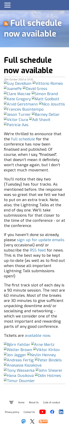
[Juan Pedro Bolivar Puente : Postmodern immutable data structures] (13, 88)
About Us (34, 402)
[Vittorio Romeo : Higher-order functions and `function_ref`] (48, 83)
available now (37, 335)
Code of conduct (51, 402)
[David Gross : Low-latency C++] (35, 88)
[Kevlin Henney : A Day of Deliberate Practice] (15, 355)
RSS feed (38, 250)
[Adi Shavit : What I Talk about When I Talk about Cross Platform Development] (39, 119)
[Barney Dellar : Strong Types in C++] (46, 114)
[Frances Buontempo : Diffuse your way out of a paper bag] (24, 109)
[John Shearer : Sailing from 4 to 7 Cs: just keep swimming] (49, 370)
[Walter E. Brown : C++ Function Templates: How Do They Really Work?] (18, 349)
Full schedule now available (28, 65)
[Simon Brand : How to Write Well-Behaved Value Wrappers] (45, 93)
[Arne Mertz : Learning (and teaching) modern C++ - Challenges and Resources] (42, 344)
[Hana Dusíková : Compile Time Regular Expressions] (19, 375)
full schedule (23, 139)
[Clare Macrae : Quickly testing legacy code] (17, 93)
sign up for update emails (40, 239)
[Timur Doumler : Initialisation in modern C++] (19, 380)
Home (21, 402)
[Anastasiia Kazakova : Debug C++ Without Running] (23, 365)
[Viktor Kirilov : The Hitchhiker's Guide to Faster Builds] (46, 349)
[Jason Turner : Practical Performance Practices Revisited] (17, 114)
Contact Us (29, 412)
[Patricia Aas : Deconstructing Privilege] (16, 124)
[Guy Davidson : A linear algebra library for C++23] (17, 83)
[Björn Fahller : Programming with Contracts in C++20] (17, 344)
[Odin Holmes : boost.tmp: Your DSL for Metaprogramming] (48, 375)
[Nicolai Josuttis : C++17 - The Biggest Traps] (52, 104)
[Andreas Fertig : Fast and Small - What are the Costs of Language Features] (19, 360)
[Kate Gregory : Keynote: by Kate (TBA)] (17, 99)
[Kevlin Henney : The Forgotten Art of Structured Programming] (41, 355)
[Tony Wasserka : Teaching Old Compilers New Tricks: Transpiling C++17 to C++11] (19, 370)
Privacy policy (12, 412)
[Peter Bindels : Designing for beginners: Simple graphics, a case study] (48, 360)
